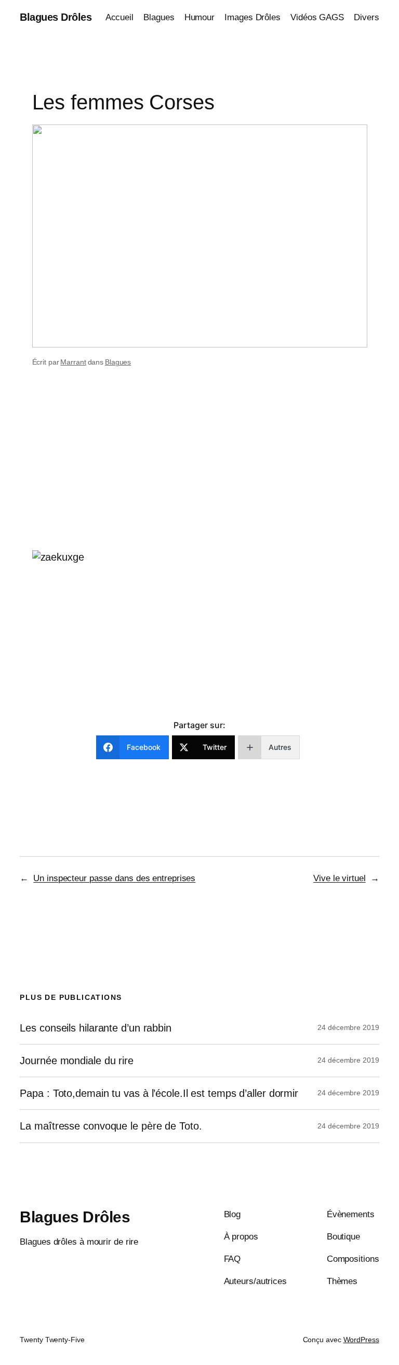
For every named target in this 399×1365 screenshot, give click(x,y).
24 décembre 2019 (348, 1027)
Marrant (73, 362)
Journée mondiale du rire (77, 1060)
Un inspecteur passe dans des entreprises (114, 878)
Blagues (118, 362)
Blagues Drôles (55, 17)
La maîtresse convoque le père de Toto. (111, 1126)
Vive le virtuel (339, 878)
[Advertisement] (199, 467)
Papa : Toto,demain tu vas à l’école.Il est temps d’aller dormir (159, 1093)
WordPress (361, 1339)
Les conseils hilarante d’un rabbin (95, 1028)
